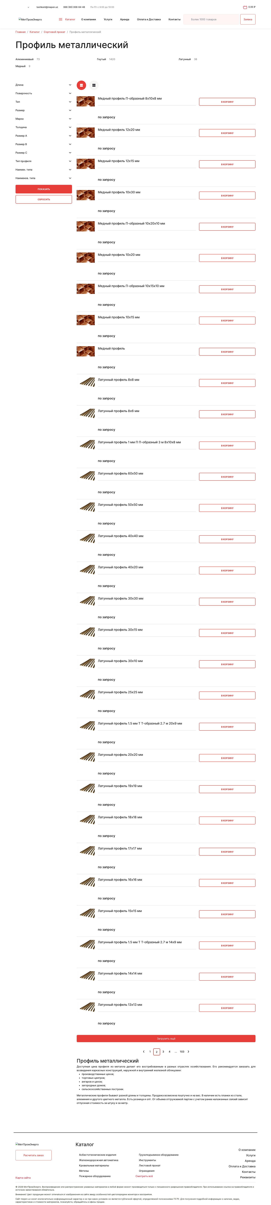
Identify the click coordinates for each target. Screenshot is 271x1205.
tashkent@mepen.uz (47, 7)
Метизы (84, 1170)
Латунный (185, 59)
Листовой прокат (150, 1165)
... (176, 1051)
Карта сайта (23, 1177)
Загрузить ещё (166, 1038)
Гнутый (101, 59)
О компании (88, 19)
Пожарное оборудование (95, 1176)
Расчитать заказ (34, 1155)
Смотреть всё (144, 1176)
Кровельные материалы (94, 1165)
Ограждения (146, 1170)
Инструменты (147, 1160)
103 (182, 1051)
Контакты (175, 19)
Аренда (124, 19)
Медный (21, 66)
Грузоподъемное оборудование (158, 1154)
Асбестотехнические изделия (97, 1154)
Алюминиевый (25, 59)
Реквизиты (247, 1177)
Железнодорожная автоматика (98, 1160)
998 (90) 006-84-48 (74, 7)
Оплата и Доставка (149, 19)
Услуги (108, 19)
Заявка (248, 19)
